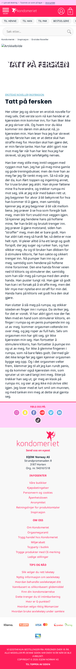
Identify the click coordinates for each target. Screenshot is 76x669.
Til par (42, 21)
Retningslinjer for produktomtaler (38, 507)
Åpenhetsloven (38, 497)
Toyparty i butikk (38, 547)
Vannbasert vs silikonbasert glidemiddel (38, 587)
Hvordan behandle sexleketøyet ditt (38, 582)
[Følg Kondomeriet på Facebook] (33, 415)
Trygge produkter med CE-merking (38, 552)
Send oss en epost (38, 450)
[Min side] (61, 11)
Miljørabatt (38, 542)
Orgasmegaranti (37, 532)
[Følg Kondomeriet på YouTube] (42, 415)
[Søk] (69, 31)
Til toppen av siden (38, 664)
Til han (27, 21)
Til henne (10, 21)
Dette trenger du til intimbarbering (37, 596)
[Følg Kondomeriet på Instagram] (16, 415)
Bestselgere (61, 21)
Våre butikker (38, 482)
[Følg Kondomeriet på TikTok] (38, 422)
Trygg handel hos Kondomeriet (38, 537)
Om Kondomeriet (38, 527)
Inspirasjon (36, 94)
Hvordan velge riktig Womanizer (38, 606)
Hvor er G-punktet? (38, 601)
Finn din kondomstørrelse (37, 591)
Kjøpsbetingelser (38, 487)
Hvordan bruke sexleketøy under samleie (38, 611)
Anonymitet (50, 2)
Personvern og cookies (38, 492)
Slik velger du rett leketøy (38, 572)
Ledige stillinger (38, 557)
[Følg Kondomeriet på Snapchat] (25, 415)
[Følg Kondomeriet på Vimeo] (51, 415)
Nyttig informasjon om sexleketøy (38, 577)
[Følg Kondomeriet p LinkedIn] (59, 415)
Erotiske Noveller (17, 94)
